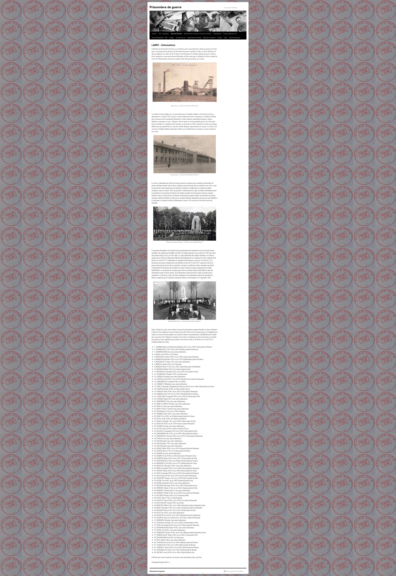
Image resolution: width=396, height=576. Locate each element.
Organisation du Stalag (194, 37)
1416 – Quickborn (163, 34)
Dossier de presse (234, 37)
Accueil (154, 34)
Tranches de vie (180, 37)
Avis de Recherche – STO (159, 37)
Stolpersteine (217, 34)
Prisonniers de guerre (166, 7)
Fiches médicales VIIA (230, 34)
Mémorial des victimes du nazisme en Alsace (197, 34)
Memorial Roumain (176, 34)
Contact (219, 37)
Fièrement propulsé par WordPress (234, 571)
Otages (171, 37)
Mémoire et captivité (209, 37)
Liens (225, 37)
